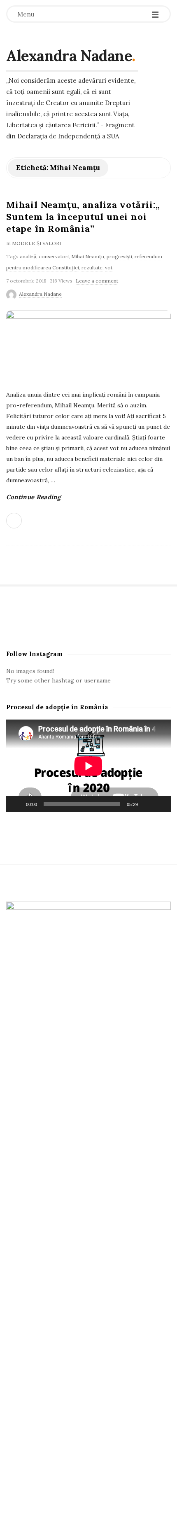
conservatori (54, 256)
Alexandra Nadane (69, 55)
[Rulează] (17, 804)
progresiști (119, 256)
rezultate (92, 267)
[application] (88, 766)
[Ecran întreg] (160, 804)
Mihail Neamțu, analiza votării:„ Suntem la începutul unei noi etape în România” (83, 216)
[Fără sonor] (147, 804)
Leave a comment (97, 281)
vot (108, 267)
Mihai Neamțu (87, 256)
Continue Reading (33, 497)
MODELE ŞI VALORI (36, 243)
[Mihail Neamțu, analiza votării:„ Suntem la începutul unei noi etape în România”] (88, 346)
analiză (28, 256)
